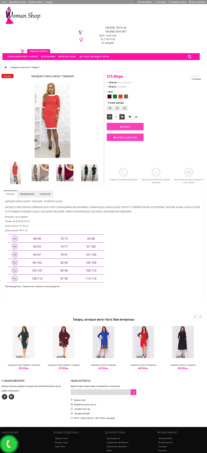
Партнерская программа (117, 446)
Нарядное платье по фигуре (103, 365)
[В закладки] (130, 117)
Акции (109, 450)
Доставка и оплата (17, 2)
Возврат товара (61, 442)
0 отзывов (196, 79)
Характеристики (27, 194)
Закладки (162, 446)
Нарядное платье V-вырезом (143, 365)
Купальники (48, 56)
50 (110, 108)
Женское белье (67, 56)
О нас (4, 2)
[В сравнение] (136, 117)
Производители (113, 438)
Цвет (110, 92)
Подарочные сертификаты (118, 442)
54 (124, 108)
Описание (10, 194)
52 (117, 108)
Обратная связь (61, 438)
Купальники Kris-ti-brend (22, 56)
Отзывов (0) (45, 194)
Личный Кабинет (165, 438)
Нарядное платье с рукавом (183, 365)
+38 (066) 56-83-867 (82, 413)
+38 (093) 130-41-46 (82, 409)
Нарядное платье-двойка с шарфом (64, 365)
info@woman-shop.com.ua (85, 404)
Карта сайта (60, 446)
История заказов (165, 442)
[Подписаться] (133, 392)
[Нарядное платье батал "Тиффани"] (15, 173)
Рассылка (162, 450)
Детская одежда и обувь (94, 56)
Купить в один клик (126, 137)
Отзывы (49, 2)
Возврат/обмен (36, 2)
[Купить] (16, 361)
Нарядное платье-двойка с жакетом (24, 365)
